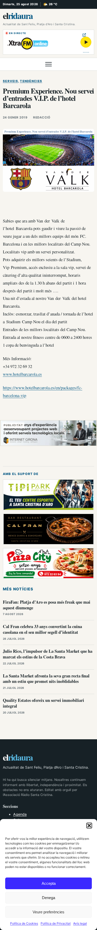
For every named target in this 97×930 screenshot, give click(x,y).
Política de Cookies (24, 923)
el (18, 15)
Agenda (20, 814)
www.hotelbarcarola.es (22, 374)
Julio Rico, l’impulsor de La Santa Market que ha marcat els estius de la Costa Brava (47, 654)
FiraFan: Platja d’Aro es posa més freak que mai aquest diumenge (46, 605)
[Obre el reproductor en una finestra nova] (84, 35)
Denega (48, 897)
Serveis (10, 81)
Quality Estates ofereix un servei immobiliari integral (43, 703)
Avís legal (80, 923)
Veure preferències (48, 912)
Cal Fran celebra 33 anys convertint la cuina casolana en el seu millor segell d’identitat (42, 629)
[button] (89, 825)
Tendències (31, 81)
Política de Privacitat (56, 923)
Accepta (49, 883)
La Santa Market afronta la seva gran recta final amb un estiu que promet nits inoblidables (46, 678)
